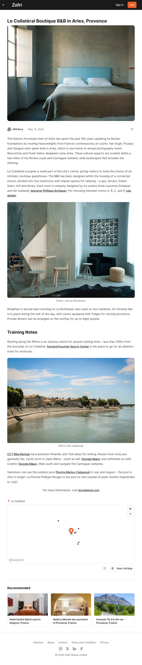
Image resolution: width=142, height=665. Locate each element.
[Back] (3, 4)
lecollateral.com (88, 490)
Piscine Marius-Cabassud (73, 472)
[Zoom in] (130, 508)
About (50, 642)
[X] (67, 648)
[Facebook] (81, 648)
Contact (62, 642)
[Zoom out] (130, 513)
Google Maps (91, 459)
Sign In (119, 4)
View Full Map (124, 568)
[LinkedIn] (74, 648)
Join (132, 4)
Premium (38, 642)
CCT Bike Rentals (18, 454)
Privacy (104, 642)
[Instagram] (60, 648)
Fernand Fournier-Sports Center (68, 346)
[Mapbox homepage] (16, 560)
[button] (79, 542)
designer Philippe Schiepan (48, 190)
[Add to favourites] (132, 129)
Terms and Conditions (84, 642)
